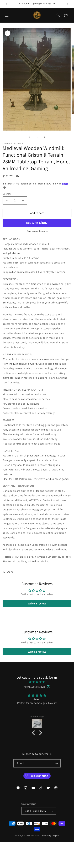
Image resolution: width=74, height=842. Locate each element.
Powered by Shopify (50, 835)
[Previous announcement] (6, 4)
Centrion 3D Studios (31, 835)
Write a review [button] (37, 603)
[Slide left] (29, 137)
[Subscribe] (56, 763)
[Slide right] (44, 137)
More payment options (37, 231)
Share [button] (10, 571)
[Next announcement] (67, 4)
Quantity (7, 193)
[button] (7, 15)
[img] (37, 682)
